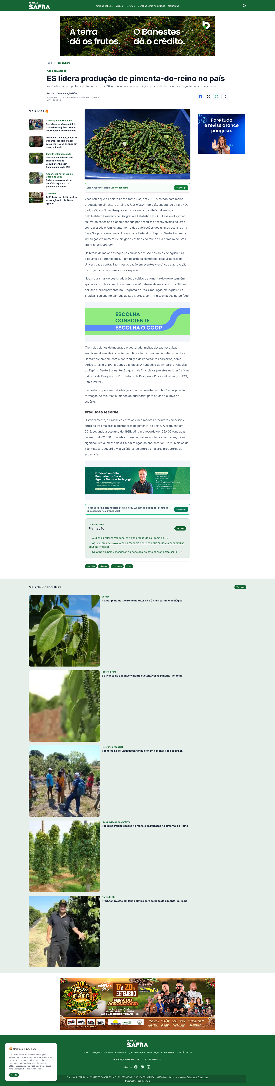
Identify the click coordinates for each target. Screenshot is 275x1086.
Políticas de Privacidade (197, 1077)
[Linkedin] (142, 1067)
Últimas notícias (104, 5)
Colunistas (173, 5)
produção (117, 566)
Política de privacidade (33, 1069)
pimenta (103, 566)
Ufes (129, 566)
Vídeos (119, 5)
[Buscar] (244, 6)
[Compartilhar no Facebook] (200, 96)
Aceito (14, 1075)
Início (49, 62)
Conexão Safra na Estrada (151, 5)
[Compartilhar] (224, 96)
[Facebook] (135, 1067)
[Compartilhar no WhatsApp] (216, 96)
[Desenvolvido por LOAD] (146, 1081)
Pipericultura (63, 62)
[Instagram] (148, 1067)
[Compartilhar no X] (208, 96)
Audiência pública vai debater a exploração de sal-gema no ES (130, 537)
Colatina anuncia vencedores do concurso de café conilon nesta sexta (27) (137, 551)
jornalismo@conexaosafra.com (126, 1059)
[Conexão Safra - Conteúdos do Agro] (39, 5)
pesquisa (91, 566)
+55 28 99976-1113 (153, 1059)
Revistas (130, 5)
